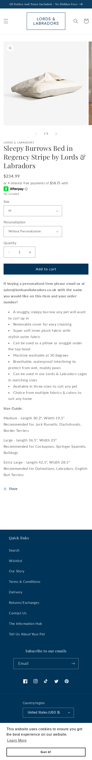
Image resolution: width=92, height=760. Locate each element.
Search (14, 550)
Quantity (10, 243)
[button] (6, 21)
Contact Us (18, 613)
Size (6, 202)
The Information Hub (25, 623)
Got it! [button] (46, 752)
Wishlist (15, 561)
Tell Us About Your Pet (27, 634)
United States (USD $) (44, 712)
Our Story (17, 571)
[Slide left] (36, 134)
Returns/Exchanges (24, 602)
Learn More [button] (17, 740)
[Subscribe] (73, 663)
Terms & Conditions (24, 581)
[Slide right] (56, 134)
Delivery (16, 592)
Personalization (14, 222)
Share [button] (13, 489)
